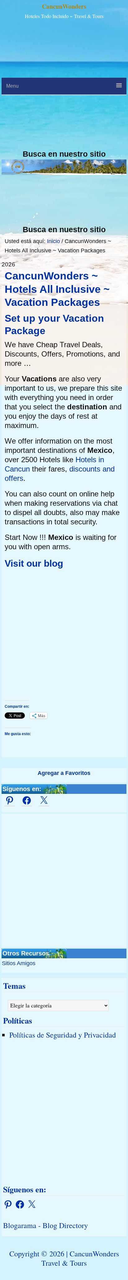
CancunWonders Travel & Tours (80, 1258)
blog (53, 563)
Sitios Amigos (18, 963)
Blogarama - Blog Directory (45, 1225)
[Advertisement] (64, 85)
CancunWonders (64, 6)
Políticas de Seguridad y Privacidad (62, 1035)
